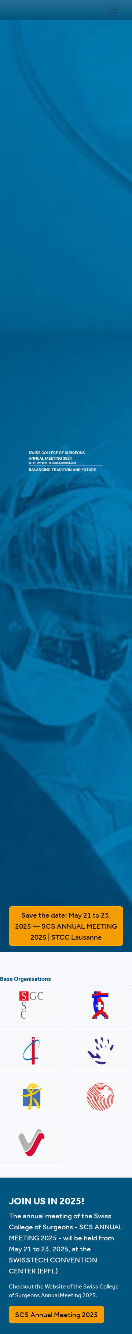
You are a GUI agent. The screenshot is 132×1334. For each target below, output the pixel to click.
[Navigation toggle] (113, 10)
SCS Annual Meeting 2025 (56, 1314)
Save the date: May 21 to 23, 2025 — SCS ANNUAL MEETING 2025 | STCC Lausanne (66, 926)
